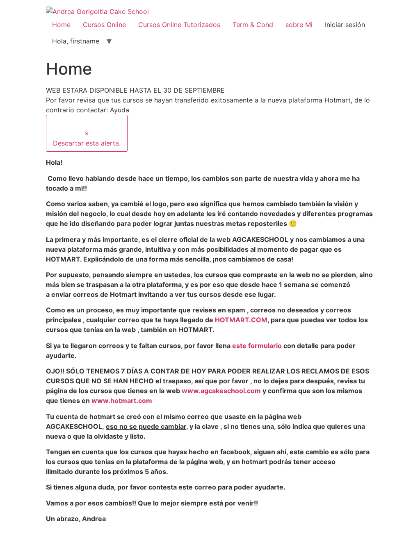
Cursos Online (104, 24)
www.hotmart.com (121, 400)
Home (61, 24)
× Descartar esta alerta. (87, 138)
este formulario (257, 345)
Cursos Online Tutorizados (179, 24)
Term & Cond (253, 24)
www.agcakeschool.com (221, 391)
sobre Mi (299, 24)
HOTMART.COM (241, 320)
